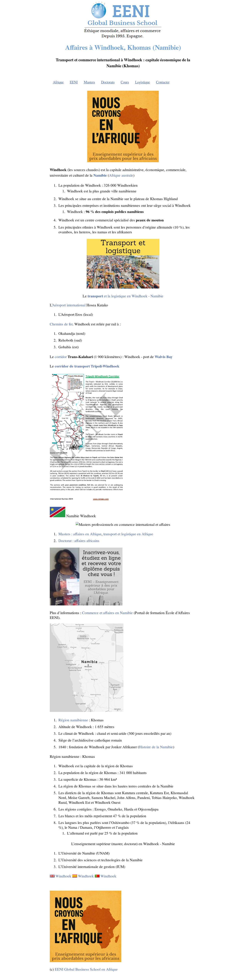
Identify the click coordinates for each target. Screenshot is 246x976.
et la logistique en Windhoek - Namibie (125, 295)
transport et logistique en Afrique (128, 533)
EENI (74, 82)
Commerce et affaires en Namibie (107, 612)
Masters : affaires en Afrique (79, 533)
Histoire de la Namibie (156, 746)
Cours (125, 82)
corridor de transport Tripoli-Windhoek (87, 366)
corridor (61, 356)
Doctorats (108, 82)
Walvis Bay (164, 356)
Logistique (142, 82)
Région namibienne (73, 719)
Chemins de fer (61, 324)
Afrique (58, 82)
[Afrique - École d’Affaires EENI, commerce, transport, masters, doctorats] (123, 38)
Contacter (163, 82)
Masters (89, 82)
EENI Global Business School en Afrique (86, 969)
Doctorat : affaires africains (78, 540)
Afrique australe (121, 175)
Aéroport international (69, 305)
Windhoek (63, 876)
